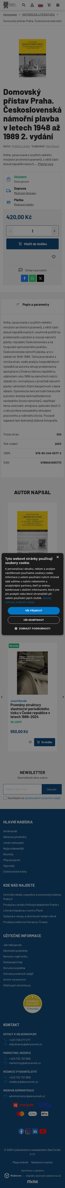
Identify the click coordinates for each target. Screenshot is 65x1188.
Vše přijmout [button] (33, 610)
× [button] (57, 557)
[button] (32, 628)
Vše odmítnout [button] (33, 619)
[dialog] (32, 594)
